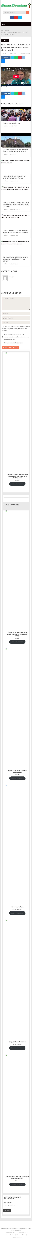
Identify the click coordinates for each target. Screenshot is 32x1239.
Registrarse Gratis (10, 1232)
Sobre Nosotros (10, 1235)
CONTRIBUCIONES (16, 1237)
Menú (3, 24)
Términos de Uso (21, 1235)
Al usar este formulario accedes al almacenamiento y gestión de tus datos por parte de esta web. (16, 337)
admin (4, 53)
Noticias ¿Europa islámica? (11, 123)
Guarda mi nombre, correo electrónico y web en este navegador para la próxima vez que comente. (16, 328)
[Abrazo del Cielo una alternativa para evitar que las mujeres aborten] (16, 167)
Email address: (7, 1203)
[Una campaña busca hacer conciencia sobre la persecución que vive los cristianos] (16, 248)
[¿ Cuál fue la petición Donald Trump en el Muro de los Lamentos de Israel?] (16, 140)
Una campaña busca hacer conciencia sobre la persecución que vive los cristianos (15, 259)
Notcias (6, 40)
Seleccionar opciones (17, 484)
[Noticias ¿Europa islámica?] (16, 114)
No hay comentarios (25, 53)
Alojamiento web (21, 1232)
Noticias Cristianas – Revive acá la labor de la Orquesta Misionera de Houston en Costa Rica (16, 204)
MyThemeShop (17, 1230)
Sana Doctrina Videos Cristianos (9, 1228)
